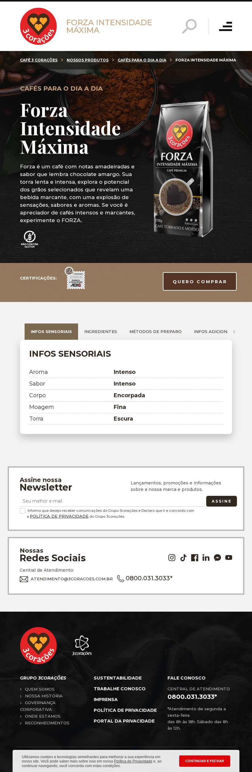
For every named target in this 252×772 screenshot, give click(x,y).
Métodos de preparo (155, 331)
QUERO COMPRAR (200, 281)
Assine (222, 501)
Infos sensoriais (51, 331)
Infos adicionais (214, 331)
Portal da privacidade (124, 721)
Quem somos (40, 689)
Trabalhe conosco (120, 689)
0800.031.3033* (149, 578)
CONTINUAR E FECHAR (204, 761)
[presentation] (234, 331)
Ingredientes (100, 331)
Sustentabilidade (118, 678)
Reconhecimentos (47, 722)
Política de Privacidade (59, 516)
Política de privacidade (125, 710)
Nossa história (44, 695)
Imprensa (106, 699)
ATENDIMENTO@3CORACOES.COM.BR (72, 578)
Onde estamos (43, 716)
